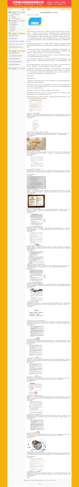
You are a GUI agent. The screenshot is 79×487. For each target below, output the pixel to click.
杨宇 (55, 480)
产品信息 (30, 7)
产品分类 (36, 7)
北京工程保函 (12, 27)
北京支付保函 (12, 25)
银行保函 (11, 30)
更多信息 (28, 477)
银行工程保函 (12, 29)
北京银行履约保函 (13, 22)
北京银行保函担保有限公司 (31, 116)
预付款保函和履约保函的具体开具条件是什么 (16, 47)
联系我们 (53, 7)
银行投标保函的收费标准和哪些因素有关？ (16, 61)
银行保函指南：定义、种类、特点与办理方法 (16, 44)
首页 (25, 7)
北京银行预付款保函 (13, 24)
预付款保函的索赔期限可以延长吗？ (14, 53)
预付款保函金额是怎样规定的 (13, 35)
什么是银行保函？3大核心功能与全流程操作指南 (16, 41)
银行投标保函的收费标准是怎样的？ (14, 58)
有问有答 (48, 7)
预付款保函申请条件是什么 (13, 38)
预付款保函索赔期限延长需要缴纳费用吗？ (16, 55)
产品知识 (42, 7)
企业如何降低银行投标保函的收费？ (14, 64)
